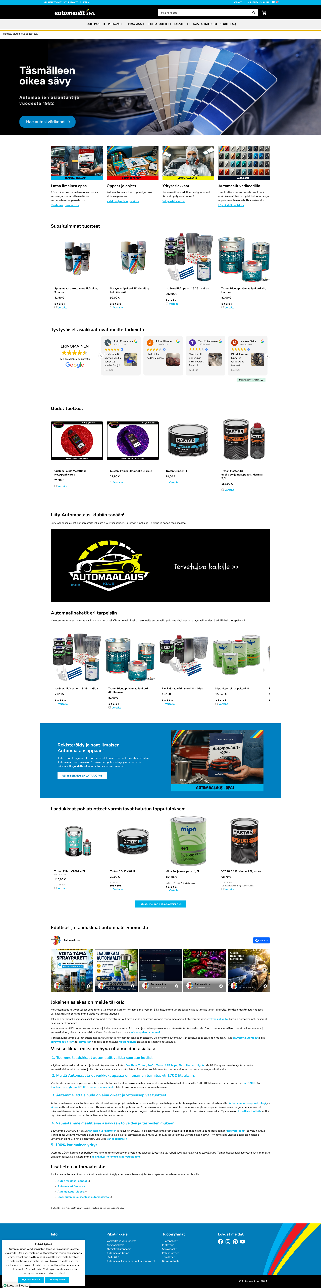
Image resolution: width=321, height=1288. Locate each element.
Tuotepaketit (95, 24)
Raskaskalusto (205, 24)
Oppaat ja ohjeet (121, 186)
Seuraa (264, 940)
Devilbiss (131, 1065)
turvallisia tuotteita (249, 1111)
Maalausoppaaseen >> (65, 205)
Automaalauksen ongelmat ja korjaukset (130, 1261)
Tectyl (160, 1065)
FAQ (233, 24)
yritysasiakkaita (218, 1019)
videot (55, 1107)
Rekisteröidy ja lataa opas (82, 776)
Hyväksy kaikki (57, 1279)
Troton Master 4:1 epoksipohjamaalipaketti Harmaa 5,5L (242, 474)
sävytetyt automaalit (245, 1038)
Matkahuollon (127, 1042)
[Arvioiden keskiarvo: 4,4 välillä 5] (59, 304)
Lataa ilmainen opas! (69, 186)
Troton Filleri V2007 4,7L (70, 871)
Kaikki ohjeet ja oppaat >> (123, 201)
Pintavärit (116, 24)
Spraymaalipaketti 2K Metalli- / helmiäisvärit (129, 290)
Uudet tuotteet (67, 408)
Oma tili (239, 2)
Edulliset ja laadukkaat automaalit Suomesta (99, 928)
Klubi (224, 24)
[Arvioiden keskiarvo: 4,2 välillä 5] (171, 886)
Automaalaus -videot (71, 1192)
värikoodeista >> (117, 1139)
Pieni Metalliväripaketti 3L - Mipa (182, 688)
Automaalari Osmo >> (71, 1186)
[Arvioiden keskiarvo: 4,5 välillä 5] (226, 304)
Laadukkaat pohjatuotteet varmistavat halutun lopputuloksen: (118, 809)
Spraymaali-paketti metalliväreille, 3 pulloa (76, 290)
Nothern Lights (195, 1065)
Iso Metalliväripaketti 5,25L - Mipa (187, 288)
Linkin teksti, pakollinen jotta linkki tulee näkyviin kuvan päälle (89, 531)
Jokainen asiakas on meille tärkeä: (87, 1002)
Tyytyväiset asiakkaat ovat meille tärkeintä (97, 330)
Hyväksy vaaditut (31, 1279)
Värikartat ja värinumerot (121, 1241)
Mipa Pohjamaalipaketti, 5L (183, 871)
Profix (151, 1065)
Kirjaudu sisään (258, 2)
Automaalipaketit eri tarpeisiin (84, 613)
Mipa (174, 1065)
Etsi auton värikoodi (12, 40)
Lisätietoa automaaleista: (78, 1167)
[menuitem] (95, 24)
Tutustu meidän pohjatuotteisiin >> (160, 904)
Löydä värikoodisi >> (231, 205)
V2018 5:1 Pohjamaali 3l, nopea (241, 871)
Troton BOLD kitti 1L (123, 871)
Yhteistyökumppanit (118, 1249)
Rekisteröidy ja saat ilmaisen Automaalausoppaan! (89, 747)
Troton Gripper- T (176, 471)
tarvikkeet (85, 1042)
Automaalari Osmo (117, 1253)
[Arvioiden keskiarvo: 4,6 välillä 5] (115, 304)
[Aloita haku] (254, 12)
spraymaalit (58, 1042)
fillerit (70, 1042)
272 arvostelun (68, 359)
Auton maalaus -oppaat (243, 1103)
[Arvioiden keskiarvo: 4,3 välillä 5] (171, 300)
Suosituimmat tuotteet (75, 226)
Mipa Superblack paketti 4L (232, 688)
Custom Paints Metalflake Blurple (131, 471)
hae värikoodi (235, 1131)
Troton (142, 1065)
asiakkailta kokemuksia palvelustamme (116, 1157)
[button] (267, 355)
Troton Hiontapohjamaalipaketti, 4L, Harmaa (243, 290)
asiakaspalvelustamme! (145, 1032)
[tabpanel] (160, 87)
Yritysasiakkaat (176, 186)
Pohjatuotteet (159, 24)
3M (181, 1065)
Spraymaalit (136, 24)
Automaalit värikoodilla (239, 186)
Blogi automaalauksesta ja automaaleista (83, 1197)
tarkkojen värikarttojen (102, 1131)
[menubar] (160, 24)
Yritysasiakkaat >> (174, 201)
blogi (262, 1103)
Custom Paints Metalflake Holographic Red (70, 472)
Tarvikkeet (182, 24)
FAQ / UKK (112, 1257)
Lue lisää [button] (108, 370)
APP (167, 1065)
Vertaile (62, 307)
